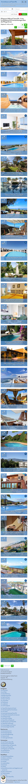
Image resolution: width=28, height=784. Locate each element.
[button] (21, 9)
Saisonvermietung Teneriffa (9, 713)
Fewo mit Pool (6, 698)
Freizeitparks (5, 759)
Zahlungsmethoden (7, 737)
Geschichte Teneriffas (8, 776)
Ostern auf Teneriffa (7, 747)
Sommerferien (6, 750)
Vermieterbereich (6, 731)
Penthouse (5, 702)
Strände (4, 761)
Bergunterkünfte (6, 695)
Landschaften (5, 763)
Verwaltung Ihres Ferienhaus (9, 709)
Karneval (4, 764)
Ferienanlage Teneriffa (8, 726)
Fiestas (4, 766)
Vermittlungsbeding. (7, 734)
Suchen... (24, 14)
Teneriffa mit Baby (7, 718)
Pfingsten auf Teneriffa (8, 748)
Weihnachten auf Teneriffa (9, 745)
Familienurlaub (6, 716)
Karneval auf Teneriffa (8, 743)
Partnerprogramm (7, 732)
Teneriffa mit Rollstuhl (8, 720)
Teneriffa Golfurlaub (7, 723)
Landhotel (5, 704)
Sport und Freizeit (7, 771)
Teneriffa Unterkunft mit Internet (10, 715)
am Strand (5, 690)
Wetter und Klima (7, 758)
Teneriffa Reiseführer (7, 756)
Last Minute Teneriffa (7, 742)
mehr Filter (13, 14)
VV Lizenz (5, 711)
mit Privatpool (6, 705)
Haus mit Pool (6, 697)
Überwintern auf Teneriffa (9, 721)
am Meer (4, 692)
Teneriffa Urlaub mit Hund (9, 708)
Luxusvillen (5, 700)
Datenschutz (5, 736)
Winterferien (5, 752)
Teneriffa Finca (6, 693)
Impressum (17, 782)
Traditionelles (6, 773)
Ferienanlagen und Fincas (9, 725)
